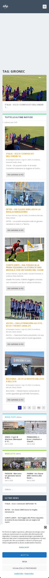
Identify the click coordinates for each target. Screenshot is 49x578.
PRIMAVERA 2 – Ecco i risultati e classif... (34, 439)
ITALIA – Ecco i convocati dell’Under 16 (20, 155)
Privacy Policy (29, 573)
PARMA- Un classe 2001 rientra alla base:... (35, 475)
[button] (45, 527)
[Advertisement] (24, 39)
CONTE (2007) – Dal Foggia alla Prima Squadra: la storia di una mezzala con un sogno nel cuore (25, 267)
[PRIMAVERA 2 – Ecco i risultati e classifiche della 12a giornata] (35, 427)
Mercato (40, 215)
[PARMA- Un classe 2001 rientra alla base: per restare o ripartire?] (35, 464)
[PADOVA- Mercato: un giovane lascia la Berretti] (13, 464)
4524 (38, 409)
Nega (24, 561)
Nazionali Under (11, 162)
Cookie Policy (18, 573)
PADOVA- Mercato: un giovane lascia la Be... (13, 475)
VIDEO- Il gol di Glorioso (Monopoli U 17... (13, 439)
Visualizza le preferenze (25, 568)
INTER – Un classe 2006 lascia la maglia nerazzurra (23, 210)
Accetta (24, 555)
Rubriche (20, 276)
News (19, 162)
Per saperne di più (15, 175)
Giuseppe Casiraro (14, 160)
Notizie (12, 218)
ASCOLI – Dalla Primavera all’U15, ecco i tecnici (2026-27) (24, 324)
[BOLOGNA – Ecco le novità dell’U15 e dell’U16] (24, 363)
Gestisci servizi (24, 547)
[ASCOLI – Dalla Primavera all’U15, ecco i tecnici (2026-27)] (24, 308)
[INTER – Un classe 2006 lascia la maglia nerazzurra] (24, 194)
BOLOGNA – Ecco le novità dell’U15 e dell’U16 (25, 380)
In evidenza (36, 160)
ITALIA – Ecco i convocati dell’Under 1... (24, 106)
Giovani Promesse (35, 274)
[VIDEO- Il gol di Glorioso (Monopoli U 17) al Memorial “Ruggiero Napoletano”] (13, 427)
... (34, 408)
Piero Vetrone (12, 215)
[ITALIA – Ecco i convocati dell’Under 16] (24, 138)
